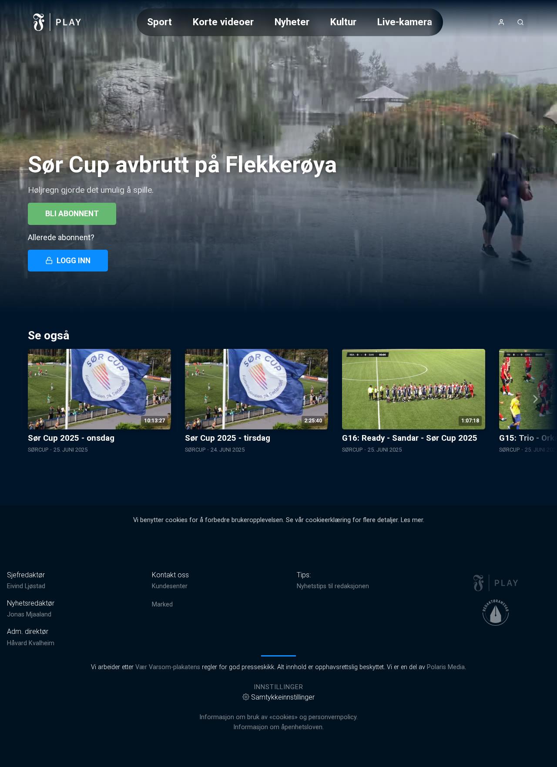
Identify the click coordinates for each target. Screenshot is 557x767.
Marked (162, 604)
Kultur (343, 21)
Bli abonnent (72, 213)
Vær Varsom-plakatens (167, 667)
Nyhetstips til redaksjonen (333, 586)
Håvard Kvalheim (30, 643)
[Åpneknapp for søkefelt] (520, 22)
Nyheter (292, 21)
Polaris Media (446, 667)
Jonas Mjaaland (29, 614)
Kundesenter (170, 586)
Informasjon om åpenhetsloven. (278, 727)
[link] (57, 22)
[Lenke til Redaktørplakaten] (496, 613)
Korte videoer (223, 21)
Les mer (412, 520)
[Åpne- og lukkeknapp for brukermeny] (501, 22)
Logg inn (74, 260)
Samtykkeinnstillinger (283, 697)
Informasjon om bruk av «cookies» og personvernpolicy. (278, 717)
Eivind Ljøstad (26, 586)
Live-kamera (404, 21)
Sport (159, 21)
